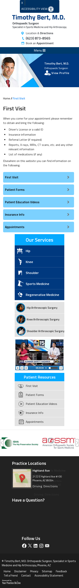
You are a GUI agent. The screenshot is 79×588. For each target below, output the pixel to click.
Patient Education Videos (22, 202)
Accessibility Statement (49, 575)
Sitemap (47, 571)
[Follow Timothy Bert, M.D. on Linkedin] (35, 545)
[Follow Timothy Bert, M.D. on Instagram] (41, 545)
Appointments (14, 227)
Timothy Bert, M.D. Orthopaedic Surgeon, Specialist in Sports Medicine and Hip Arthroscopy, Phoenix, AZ (39, 563)
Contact (26, 575)
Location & (39, 33)
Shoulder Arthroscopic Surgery (45, 331)
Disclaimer (20, 571)
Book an (40, 43)
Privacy (34, 571)
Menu (38, 50)
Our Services (39, 240)
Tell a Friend (11, 575)
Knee (29, 261)
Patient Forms (15, 189)
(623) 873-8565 (38, 38)
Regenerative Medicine (42, 294)
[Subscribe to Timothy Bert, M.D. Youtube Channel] (46, 545)
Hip (28, 250)
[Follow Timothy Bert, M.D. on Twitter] (29, 545)
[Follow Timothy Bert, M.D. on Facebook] (24, 545)
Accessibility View (34, 9)
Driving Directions (46, 494)
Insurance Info (14, 214)
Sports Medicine (37, 283)
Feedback (61, 571)
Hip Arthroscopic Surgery (42, 308)
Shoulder (32, 272)
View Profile (60, 73)
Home (6, 98)
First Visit (11, 177)
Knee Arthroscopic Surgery (43, 319)
